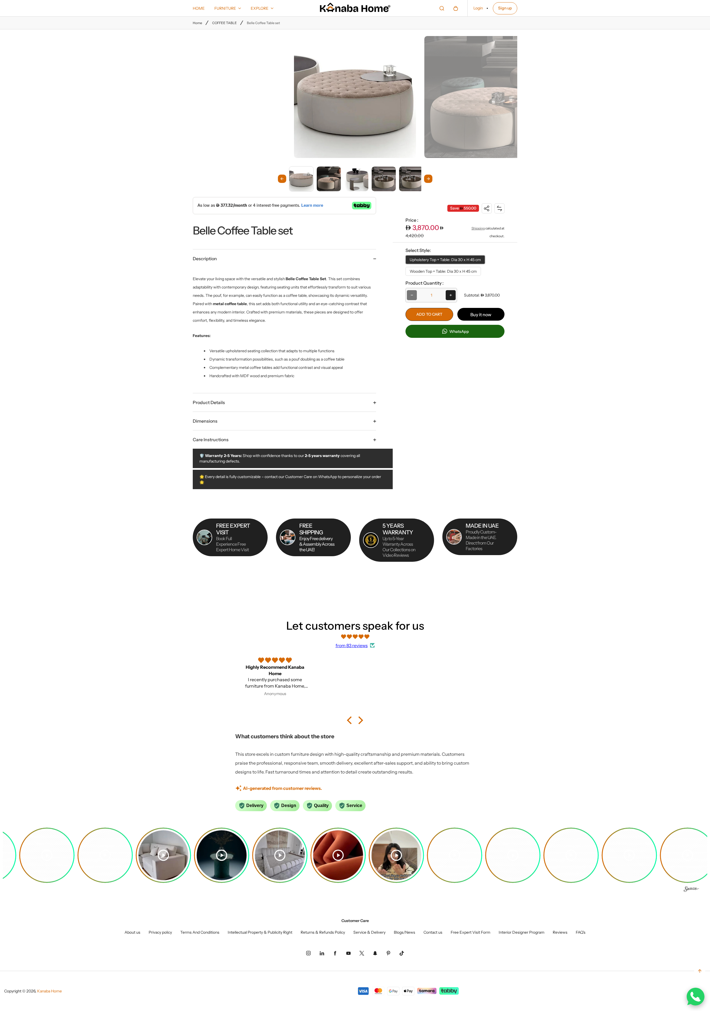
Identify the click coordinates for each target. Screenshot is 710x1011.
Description (205, 258)
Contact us (433, 932)
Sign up (505, 8)
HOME (199, 8)
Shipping (478, 228)
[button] (301, 178)
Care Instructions (211, 439)
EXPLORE (259, 8)
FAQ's (580, 932)
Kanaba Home (49, 991)
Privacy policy (160, 932)
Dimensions (205, 421)
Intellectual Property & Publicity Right (260, 932)
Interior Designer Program (521, 932)
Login (478, 8)
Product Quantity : (424, 283)
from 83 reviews (352, 645)
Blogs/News (404, 932)
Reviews (560, 932)
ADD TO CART (429, 314)
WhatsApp (458, 331)
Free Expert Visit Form (470, 932)
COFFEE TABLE (224, 23)
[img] (355, 636)
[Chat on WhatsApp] (695, 996)
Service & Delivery (369, 932)
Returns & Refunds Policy (323, 932)
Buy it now (480, 314)
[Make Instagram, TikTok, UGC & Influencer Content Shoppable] (691, 890)
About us (132, 932)
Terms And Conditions (199, 932)
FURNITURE (225, 8)
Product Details (209, 402)
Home (197, 23)
